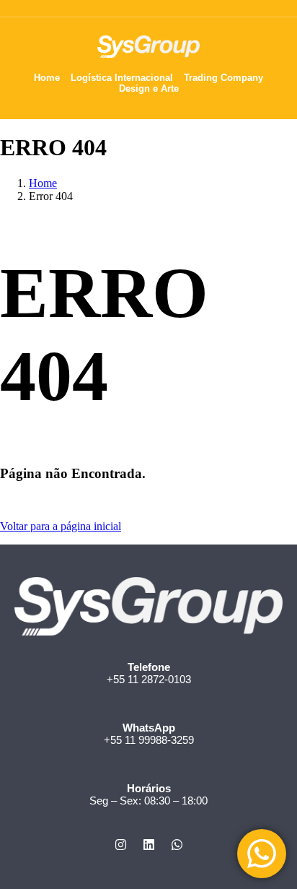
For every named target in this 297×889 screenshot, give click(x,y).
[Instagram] (120, 844)
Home (43, 183)
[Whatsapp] (176, 844)
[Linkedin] (148, 844)
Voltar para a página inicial (60, 526)
